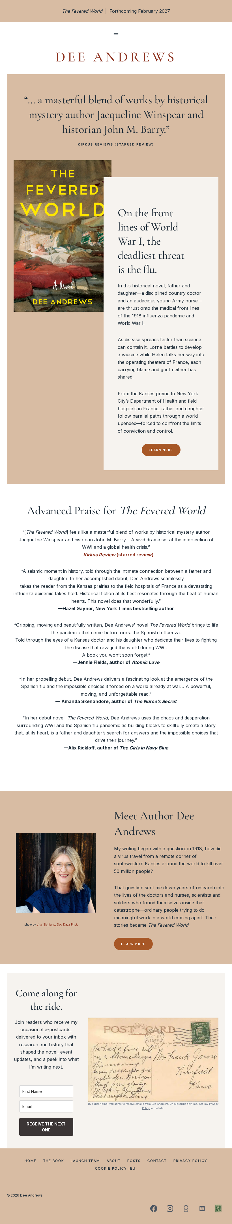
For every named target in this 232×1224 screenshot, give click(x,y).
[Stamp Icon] (218, 1208)
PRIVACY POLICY (190, 1160)
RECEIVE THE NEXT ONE (46, 1127)
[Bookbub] (202, 1208)
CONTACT (157, 1160)
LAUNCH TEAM (85, 1160)
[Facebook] (154, 1208)
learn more (133, 944)
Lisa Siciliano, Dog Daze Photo (57, 924)
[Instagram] (170, 1208)
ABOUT (114, 1160)
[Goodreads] (186, 1208)
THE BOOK (53, 1160)
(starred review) (118, 554)
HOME (30, 1160)
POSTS (134, 1160)
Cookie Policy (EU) (116, 1168)
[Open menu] (116, 33)
